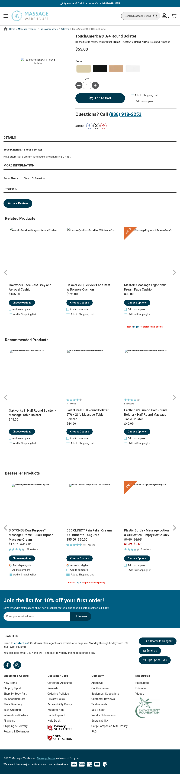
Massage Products (27, 29)
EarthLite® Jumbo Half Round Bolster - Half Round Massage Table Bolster (145, 414)
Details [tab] (10, 137)
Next (174, 272)
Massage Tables (46, 758)
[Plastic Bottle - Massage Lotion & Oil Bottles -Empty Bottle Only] (147, 504)
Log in (136, 327)
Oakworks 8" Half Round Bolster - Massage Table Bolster (32, 413)
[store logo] (29, 16)
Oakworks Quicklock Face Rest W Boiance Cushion (88, 287)
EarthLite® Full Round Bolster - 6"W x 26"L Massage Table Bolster (88, 414)
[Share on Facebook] (89, 126)
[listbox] (125, 68)
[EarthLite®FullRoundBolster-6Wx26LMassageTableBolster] (90, 373)
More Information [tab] (19, 165)
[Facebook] (7, 665)
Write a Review (18, 203)
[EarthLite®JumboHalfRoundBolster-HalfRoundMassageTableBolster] (147, 373)
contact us (21, 643)
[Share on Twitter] (96, 126)
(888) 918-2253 (125, 114)
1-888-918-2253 (110, 3)
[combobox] (140, 16)
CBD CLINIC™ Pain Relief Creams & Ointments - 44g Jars (89, 532)
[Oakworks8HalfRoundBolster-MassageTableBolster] (32, 373)
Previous (6, 272)
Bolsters (65, 29)
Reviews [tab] (10, 189)
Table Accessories (49, 29)
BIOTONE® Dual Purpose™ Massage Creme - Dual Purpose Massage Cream (31, 534)
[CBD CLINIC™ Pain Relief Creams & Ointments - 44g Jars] (90, 504)
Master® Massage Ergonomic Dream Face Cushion (145, 287)
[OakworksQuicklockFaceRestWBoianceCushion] (90, 251)
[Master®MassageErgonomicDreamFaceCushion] (147, 251)
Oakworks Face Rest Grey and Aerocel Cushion (30, 287)
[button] (19, 309)
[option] (83, 69)
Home (12, 29)
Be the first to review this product (93, 41)
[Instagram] (17, 665)
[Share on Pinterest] (103, 126)
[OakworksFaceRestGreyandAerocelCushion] (32, 251)
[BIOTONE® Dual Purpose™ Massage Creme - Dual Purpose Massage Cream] (32, 504)
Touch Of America (160, 41)
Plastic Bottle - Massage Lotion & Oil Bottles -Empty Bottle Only (146, 532)
